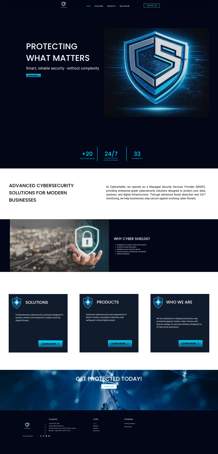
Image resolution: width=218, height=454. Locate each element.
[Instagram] (43, 436)
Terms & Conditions (129, 423)
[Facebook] (46, 436)
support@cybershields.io (56, 426)
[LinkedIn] (49, 436)
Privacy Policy (128, 426)
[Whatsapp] (41, 436)
